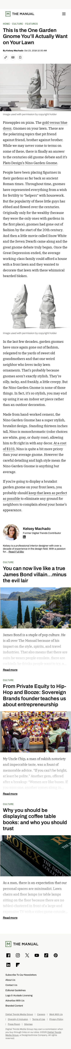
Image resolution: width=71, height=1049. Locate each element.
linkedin (24, 537)
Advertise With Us (14, 1000)
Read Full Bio (16, 551)
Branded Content (14, 1005)
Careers (41, 1014)
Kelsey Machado (14, 50)
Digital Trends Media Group (19, 1014)
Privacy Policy (56, 1019)
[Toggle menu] (64, 14)
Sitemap (28, 1024)
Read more (10, 669)
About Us (10, 980)
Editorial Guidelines (15, 990)
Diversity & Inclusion (18, 1019)
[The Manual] (19, 13)
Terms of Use (38, 1019)
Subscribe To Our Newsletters (21, 975)
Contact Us (11, 985)
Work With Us (56, 1014)
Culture (8, 562)
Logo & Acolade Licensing (18, 995)
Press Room (14, 1024)
